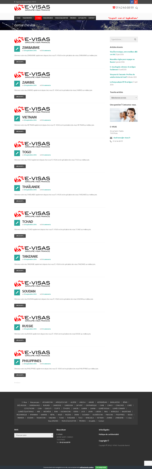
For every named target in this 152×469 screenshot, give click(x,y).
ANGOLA (82, 402)
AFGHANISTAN (47, 402)
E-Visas (24, 402)
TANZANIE (30, 256)
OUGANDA (85, 415)
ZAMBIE (28, 82)
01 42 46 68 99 (124, 7)
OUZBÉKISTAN (97, 415)
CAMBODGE (57, 405)
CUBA (40, 409)
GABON (75, 409)
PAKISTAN (109, 415)
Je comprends (101, 467)
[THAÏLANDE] (32, 179)
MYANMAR (34, 415)
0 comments (47, 50)
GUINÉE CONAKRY (118, 409)
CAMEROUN (68, 405)
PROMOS (82, 421)
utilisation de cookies (87, 467)
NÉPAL (52, 415)
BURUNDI (46, 405)
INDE (38, 412)
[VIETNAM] (32, 110)
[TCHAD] (32, 214)
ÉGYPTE (57, 409)
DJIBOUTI (48, 409)
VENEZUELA (90, 418)
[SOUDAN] (32, 284)
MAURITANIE (126, 412)
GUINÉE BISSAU (104, 409)
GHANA (92, 409)
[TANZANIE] (32, 249)
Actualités (92, 421)
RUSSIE (27, 326)
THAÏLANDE (31, 187)
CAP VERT (79, 405)
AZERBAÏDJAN (102, 402)
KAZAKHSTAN (65, 412)
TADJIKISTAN (40, 418)
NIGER (60, 415)
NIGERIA (68, 415)
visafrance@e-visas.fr (121, 138)
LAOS (83, 412)
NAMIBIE (44, 415)
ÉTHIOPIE (66, 409)
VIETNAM (29, 117)
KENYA (76, 412)
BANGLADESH (115, 402)
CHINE (102, 405)
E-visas (129, 418)
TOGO (26, 152)
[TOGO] (32, 145)
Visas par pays (34, 402)
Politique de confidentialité (109, 434)
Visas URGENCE (53, 421)
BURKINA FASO (34, 405)
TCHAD (27, 221)
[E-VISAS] (32, 7)
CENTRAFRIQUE (91, 405)
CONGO (109, 405)
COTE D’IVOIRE (29, 409)
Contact (101, 421)
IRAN (56, 412)
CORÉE (129, 405)
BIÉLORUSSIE (21, 405)
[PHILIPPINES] (32, 353)
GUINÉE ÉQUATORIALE (26, 412)
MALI (106, 412)
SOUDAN (28, 291)
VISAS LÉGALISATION (69, 421)
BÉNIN (125, 402)
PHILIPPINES (31, 361)
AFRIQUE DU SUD (61, 402)
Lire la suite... (20, 62)
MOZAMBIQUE (22, 415)
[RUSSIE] (32, 319)
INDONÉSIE (47, 412)
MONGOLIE (115, 412)
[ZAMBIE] (32, 75)
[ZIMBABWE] (32, 40)
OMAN (76, 415)
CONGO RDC (120, 405)
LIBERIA (98, 412)
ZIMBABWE (31, 47)
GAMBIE (84, 409)
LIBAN (90, 412)
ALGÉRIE (73, 402)
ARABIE (91, 402)
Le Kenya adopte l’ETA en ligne (121, 82)
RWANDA (21, 418)
